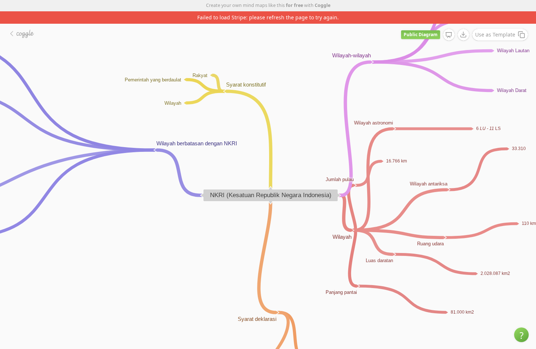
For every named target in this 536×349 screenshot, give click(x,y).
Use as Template (495, 34)
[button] (521, 334)
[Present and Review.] (449, 35)
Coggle (322, 5)
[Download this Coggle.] (463, 35)
